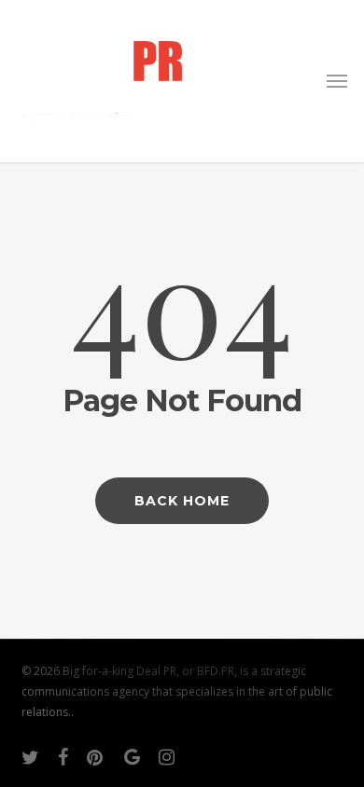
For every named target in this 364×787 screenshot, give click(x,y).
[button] (337, 81)
